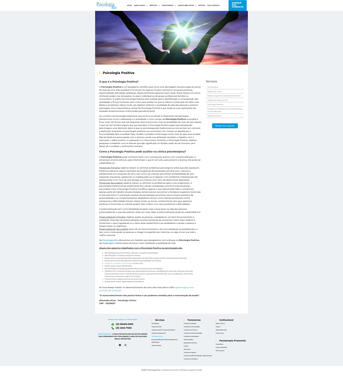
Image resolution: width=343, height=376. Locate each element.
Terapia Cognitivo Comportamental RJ (224, 96)
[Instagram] (125, 345)
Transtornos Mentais (190, 323)
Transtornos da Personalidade (193, 333)
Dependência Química (190, 343)
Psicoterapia (212, 87)
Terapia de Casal (214, 91)
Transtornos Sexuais (190, 352)
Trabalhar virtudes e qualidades (118, 263)
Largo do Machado (221, 347)
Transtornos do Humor (191, 330)
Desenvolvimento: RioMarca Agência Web (182, 370)
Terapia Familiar (214, 116)
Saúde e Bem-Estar (186, 5)
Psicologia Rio (110, 240)
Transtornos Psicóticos (191, 359)
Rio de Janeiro (220, 350)
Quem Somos (139, 5)
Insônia (186, 346)
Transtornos (167, 5)
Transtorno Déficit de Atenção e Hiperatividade (198, 355)
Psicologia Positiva (215, 104)
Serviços (153, 5)
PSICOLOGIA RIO (104, 334)
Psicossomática (188, 339)
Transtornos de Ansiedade (192, 326)
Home (129, 5)
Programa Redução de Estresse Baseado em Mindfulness (165, 341)
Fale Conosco (213, 5)
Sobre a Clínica (220, 323)
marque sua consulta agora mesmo (122, 319)
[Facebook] (120, 345)
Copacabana (219, 344)
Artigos (201, 5)
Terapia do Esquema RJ (217, 100)
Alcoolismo (187, 349)
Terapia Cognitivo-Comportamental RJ (163, 330)
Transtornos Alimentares (191, 336)
